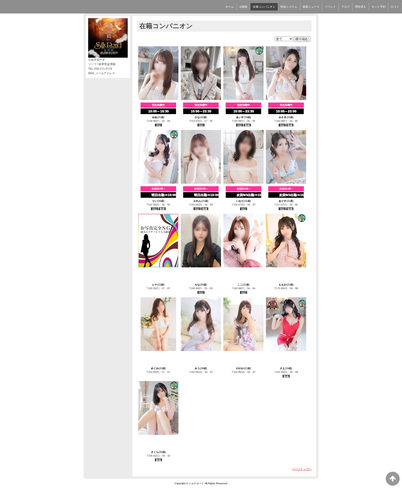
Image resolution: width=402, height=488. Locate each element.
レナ (154, 284)
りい (154, 200)
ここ (239, 284)
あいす (240, 117)
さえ (282, 368)
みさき (282, 117)
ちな (197, 284)
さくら (155, 452)
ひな (197, 117)
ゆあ (154, 117)
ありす (282, 200)
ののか (240, 368)
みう (197, 368)
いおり (240, 200)
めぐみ (155, 368)
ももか (282, 284)
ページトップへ (302, 469)
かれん (197, 200)
